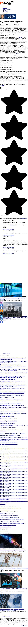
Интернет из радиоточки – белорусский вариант (9, 511)
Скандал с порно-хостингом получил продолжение (9, 517)
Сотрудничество (6, 616)
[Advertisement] (14, 269)
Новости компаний (7, 9)
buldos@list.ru (13, 224)
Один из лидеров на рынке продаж (8, 427)
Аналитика (5, 11)
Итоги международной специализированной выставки (10, 435)
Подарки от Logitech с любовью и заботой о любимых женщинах (12, 519)
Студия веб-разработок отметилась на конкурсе (8, 444)
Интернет (5, 8)
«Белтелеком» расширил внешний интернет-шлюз (9, 515)
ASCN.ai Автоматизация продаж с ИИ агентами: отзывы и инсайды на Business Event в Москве (13, 386)
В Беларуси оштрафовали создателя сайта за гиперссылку (10, 507)
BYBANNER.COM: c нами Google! (6, 513)
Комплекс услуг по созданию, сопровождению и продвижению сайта (12, 433)
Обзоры (4, 10)
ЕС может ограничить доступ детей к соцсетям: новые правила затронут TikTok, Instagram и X (12, 609)
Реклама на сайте (6, 353)
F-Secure (20, 37)
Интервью (5, 12)
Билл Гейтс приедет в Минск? (5, 527)
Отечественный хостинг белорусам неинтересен (9, 442)
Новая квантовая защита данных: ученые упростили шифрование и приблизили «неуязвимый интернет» (12, 392)
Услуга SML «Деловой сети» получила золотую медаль (12, 410)
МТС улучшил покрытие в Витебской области (10, 403)
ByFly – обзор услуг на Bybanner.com (8, 421)
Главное (4, 6)
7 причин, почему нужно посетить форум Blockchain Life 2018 (14, 425)
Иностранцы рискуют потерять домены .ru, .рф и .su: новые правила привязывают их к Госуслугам (12, 377)
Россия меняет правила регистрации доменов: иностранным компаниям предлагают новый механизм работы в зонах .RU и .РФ (13, 366)
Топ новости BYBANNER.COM (7, 379)
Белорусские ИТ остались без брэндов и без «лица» (12, 405)
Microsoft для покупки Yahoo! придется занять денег (9, 521)
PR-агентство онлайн (4, 530)
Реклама (4, 614)
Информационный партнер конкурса (8, 418)
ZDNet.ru (2, 85)
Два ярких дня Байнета (4, 528)
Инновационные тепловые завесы (7, 423)
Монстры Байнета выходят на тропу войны (8, 525)
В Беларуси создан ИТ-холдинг (7, 416)
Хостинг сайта (25, 625)
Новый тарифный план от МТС (7, 397)
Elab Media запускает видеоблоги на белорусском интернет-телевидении (13, 437)
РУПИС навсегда (3, 504)
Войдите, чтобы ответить (8, 229)
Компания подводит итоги (5, 509)
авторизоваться (23, 218)
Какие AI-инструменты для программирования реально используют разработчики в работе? (12, 382)
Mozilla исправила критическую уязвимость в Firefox (12, 395)
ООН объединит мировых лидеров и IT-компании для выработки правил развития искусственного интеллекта (12, 549)
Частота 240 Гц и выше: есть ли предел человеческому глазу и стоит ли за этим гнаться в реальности (14, 370)
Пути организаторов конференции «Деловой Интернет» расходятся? (12, 523)
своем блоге (16, 53)
